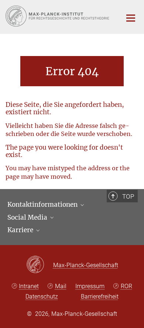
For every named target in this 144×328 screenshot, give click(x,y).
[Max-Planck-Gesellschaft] (39, 265)
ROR (126, 286)
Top (128, 196)
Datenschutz (41, 296)
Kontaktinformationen (43, 204)
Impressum (89, 286)
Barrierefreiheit (100, 296)
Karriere (21, 230)
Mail (60, 286)
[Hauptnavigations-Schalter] (130, 18)
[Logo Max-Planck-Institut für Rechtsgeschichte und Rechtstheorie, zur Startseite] (58, 16)
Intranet (29, 286)
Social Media (28, 217)
